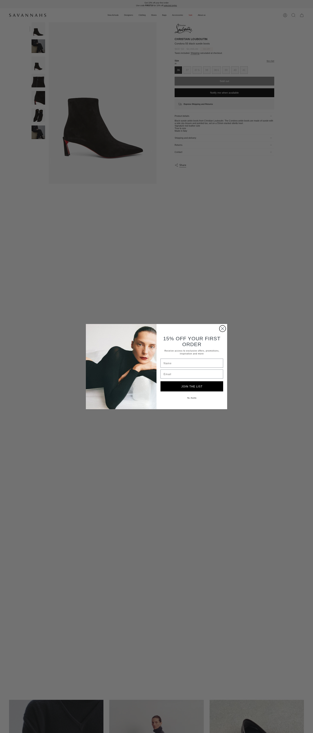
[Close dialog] (222, 328)
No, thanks (191, 398)
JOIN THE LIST (192, 386)
